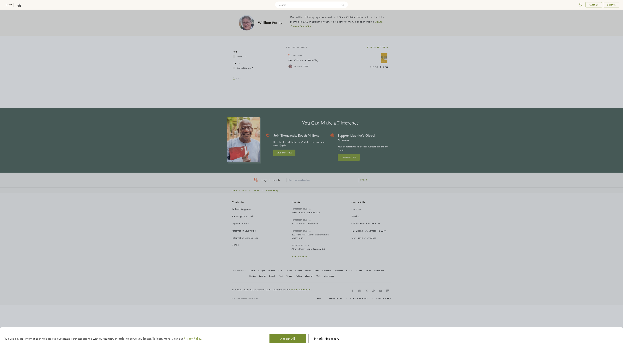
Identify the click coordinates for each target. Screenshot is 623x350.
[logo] (19, 5)
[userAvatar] (580, 5)
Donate (611, 5)
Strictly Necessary (326, 338)
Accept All (287, 338)
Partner (593, 5)
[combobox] (307, 4)
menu (9, 5)
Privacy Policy (192, 338)
